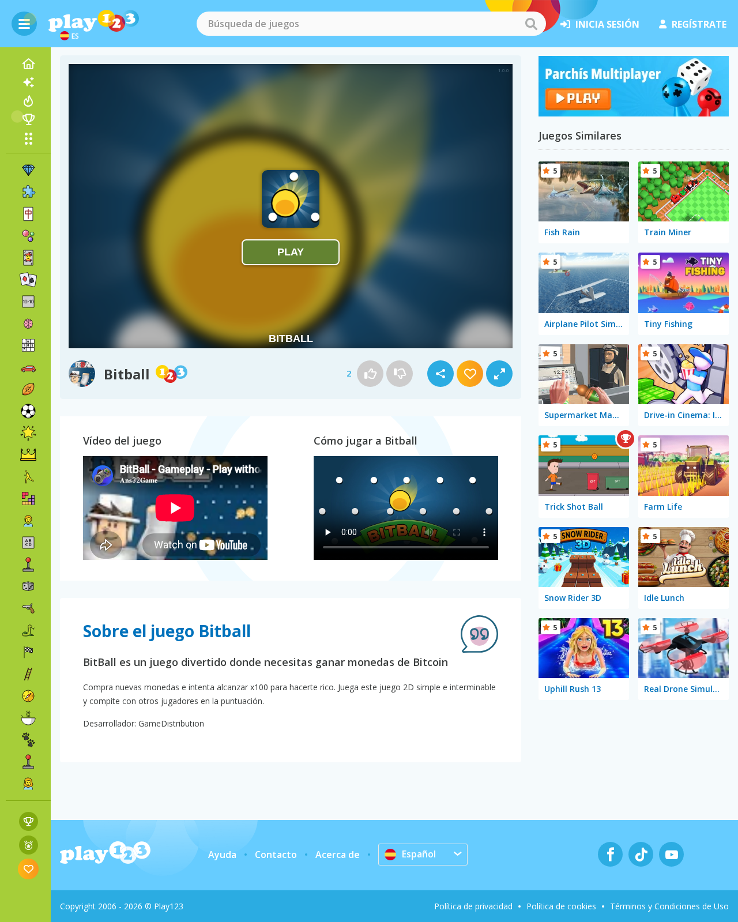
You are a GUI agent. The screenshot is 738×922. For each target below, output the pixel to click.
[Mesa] (28, 586)
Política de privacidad (473, 906)
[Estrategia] (28, 455)
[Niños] (28, 521)
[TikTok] (640, 854)
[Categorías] (28, 138)
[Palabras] (28, 543)
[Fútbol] (28, 411)
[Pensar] (28, 323)
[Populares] (28, 101)
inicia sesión (607, 24)
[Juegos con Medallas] (28, 845)
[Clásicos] (28, 630)
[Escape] (28, 477)
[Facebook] (610, 854)
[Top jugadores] (28, 119)
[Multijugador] (28, 762)
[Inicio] (28, 64)
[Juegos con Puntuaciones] (28, 821)
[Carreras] (28, 652)
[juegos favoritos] (28, 868)
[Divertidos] (28, 433)
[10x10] (28, 302)
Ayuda (222, 854)
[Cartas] (28, 258)
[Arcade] (28, 564)
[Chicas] (28, 784)
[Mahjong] (28, 214)
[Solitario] (28, 280)
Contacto (276, 854)
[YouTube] (671, 854)
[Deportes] (28, 389)
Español (419, 854)
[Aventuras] (28, 696)
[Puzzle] (28, 192)
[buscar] (531, 24)
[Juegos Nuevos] (28, 82)
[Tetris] (28, 499)
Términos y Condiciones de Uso (669, 906)
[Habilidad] (28, 674)
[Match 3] (28, 170)
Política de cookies (561, 906)
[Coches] (28, 367)
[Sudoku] (28, 345)
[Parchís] (634, 113)
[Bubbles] (28, 236)
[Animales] (28, 740)
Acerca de (337, 854)
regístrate (699, 24)
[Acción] (28, 608)
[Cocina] (28, 718)
